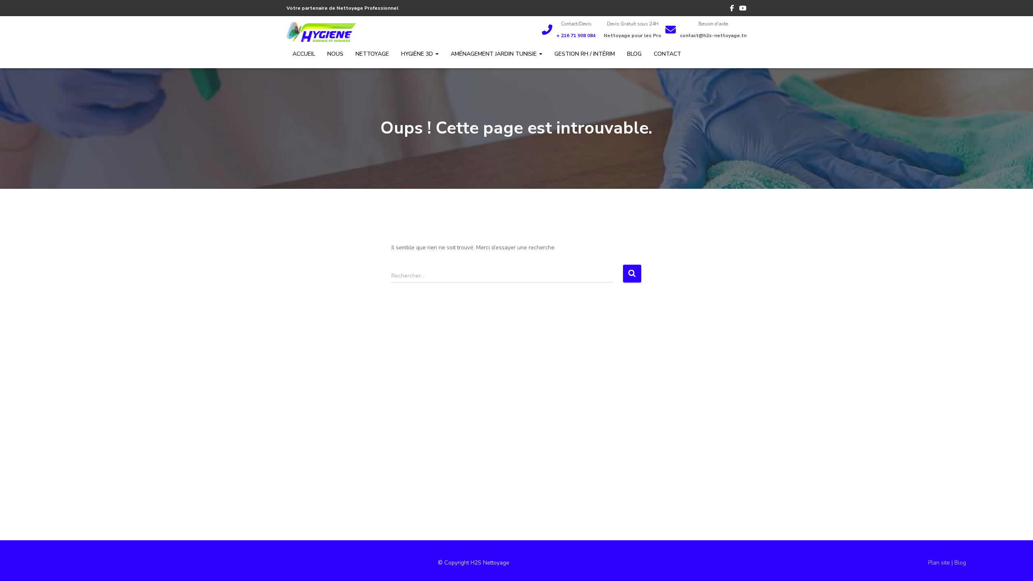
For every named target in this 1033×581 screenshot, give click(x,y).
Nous (335, 54)
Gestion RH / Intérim (584, 54)
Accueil (304, 54)
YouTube (743, 9)
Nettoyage (372, 54)
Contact (667, 54)
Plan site (939, 562)
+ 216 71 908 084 (576, 35)
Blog (634, 54)
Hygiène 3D (418, 54)
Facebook (732, 9)
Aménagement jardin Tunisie (494, 54)
